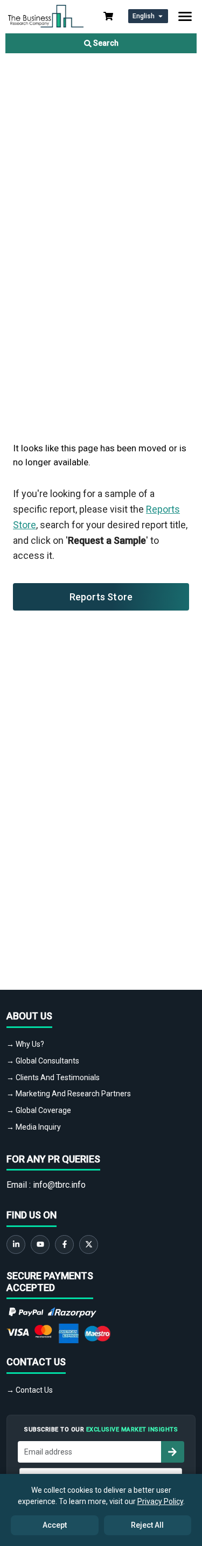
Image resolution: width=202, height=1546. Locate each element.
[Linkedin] (15, 1244)
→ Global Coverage (38, 1110)
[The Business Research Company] (45, 15)
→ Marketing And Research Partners (68, 1093)
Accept (55, 1525)
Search (105, 43)
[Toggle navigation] (185, 16)
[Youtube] (40, 1244)
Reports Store (101, 596)
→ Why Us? (25, 1044)
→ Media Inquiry (33, 1127)
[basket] (108, 16)
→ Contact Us (29, 1390)
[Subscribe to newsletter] (172, 1452)
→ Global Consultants (42, 1060)
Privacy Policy (160, 1501)
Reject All (147, 1525)
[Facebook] (64, 1244)
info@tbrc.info (59, 1185)
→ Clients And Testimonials (53, 1077)
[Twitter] (88, 1244)
